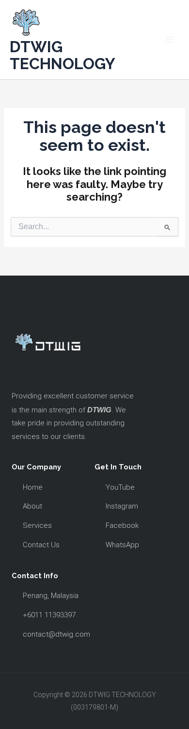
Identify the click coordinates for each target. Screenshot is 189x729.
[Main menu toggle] (169, 39)
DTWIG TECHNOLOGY (62, 55)
